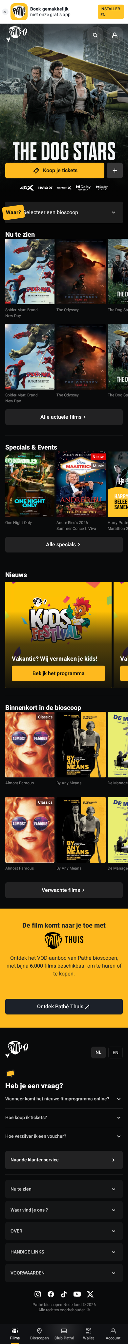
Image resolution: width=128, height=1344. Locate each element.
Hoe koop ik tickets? (26, 1117)
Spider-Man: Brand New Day (21, 313)
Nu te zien (21, 1189)
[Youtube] (77, 1294)
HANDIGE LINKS (27, 1252)
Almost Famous (19, 783)
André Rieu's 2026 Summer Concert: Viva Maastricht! (76, 528)
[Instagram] (38, 1294)
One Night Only (18, 523)
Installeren (110, 12)
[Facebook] (51, 1294)
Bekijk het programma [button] (58, 673)
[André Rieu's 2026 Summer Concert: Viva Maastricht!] (81, 484)
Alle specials (61, 545)
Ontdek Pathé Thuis (60, 1007)
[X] (90, 1294)
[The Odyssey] (81, 271)
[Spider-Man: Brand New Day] (29, 271)
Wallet (88, 1338)
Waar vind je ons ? (29, 1210)
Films (15, 1338)
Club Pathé (64, 1338)
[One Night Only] (29, 484)
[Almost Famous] (29, 744)
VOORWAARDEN (28, 1273)
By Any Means (68, 783)
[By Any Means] (81, 744)
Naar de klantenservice (35, 1159)
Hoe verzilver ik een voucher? (35, 1136)
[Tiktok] (64, 1294)
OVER (16, 1231)
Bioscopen (39, 1338)
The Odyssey (67, 310)
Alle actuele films (60, 417)
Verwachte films (61, 890)
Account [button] (113, 1338)
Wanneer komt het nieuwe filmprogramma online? (57, 1098)
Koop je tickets (60, 170)
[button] (95, 35)
